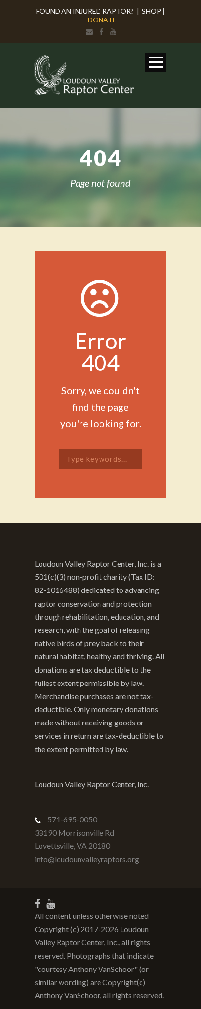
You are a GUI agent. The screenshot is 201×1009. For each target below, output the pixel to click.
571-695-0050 (72, 819)
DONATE (102, 20)
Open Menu (155, 62)
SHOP (151, 11)
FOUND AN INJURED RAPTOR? (85, 11)
